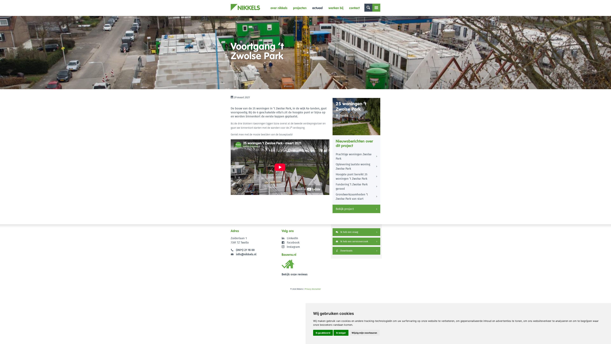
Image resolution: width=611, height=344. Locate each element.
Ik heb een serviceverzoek (354, 241)
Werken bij (335, 8)
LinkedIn (292, 238)
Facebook (293, 242)
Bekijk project (345, 209)
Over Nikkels (278, 8)
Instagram (293, 247)
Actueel (317, 8)
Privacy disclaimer (313, 289)
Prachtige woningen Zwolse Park (354, 156)
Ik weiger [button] (341, 332)
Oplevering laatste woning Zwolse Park (353, 166)
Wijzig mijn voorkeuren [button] (364, 332)
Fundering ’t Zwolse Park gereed (352, 186)
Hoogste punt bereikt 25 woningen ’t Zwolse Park (351, 176)
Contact (354, 8)
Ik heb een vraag (349, 232)
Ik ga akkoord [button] (323, 332)
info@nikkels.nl (245, 254)
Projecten (299, 8)
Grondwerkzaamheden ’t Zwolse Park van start (352, 196)
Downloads (346, 250)
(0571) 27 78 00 (245, 250)
